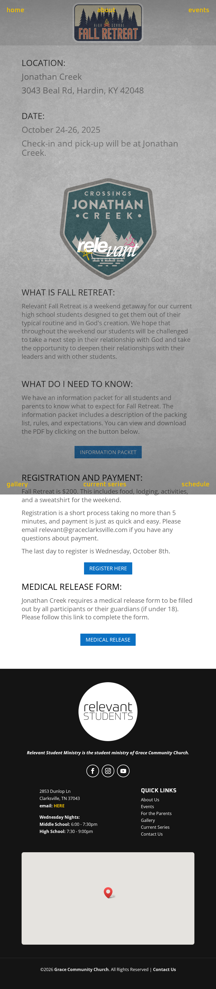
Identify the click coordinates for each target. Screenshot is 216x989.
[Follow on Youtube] (123, 771)
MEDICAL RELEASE (108, 639)
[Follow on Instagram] (108, 771)
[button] (110, 893)
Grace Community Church (81, 969)
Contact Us (164, 969)
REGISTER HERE (108, 568)
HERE (59, 806)
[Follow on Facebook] (92, 771)
